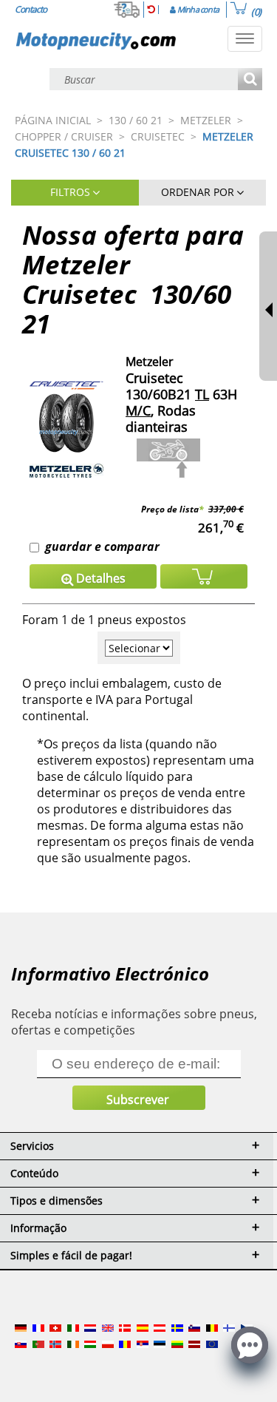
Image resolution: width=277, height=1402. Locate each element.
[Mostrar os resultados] (250, 80)
